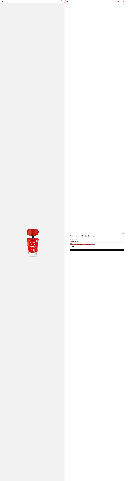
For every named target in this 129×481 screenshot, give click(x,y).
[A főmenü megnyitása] (2, 2)
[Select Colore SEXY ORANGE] (83, 244)
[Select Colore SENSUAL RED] (76, 244)
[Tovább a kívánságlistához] (124, 2)
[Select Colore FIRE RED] (71, 244)
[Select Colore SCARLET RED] (86, 244)
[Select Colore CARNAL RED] (73, 244)
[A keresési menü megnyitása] (119, 2)
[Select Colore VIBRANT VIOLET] (93, 244)
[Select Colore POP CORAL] (91, 244)
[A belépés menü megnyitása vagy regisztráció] (121, 2)
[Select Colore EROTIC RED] (81, 244)
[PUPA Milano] (64, 1)
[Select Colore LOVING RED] (88, 244)
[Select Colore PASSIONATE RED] (78, 244)
